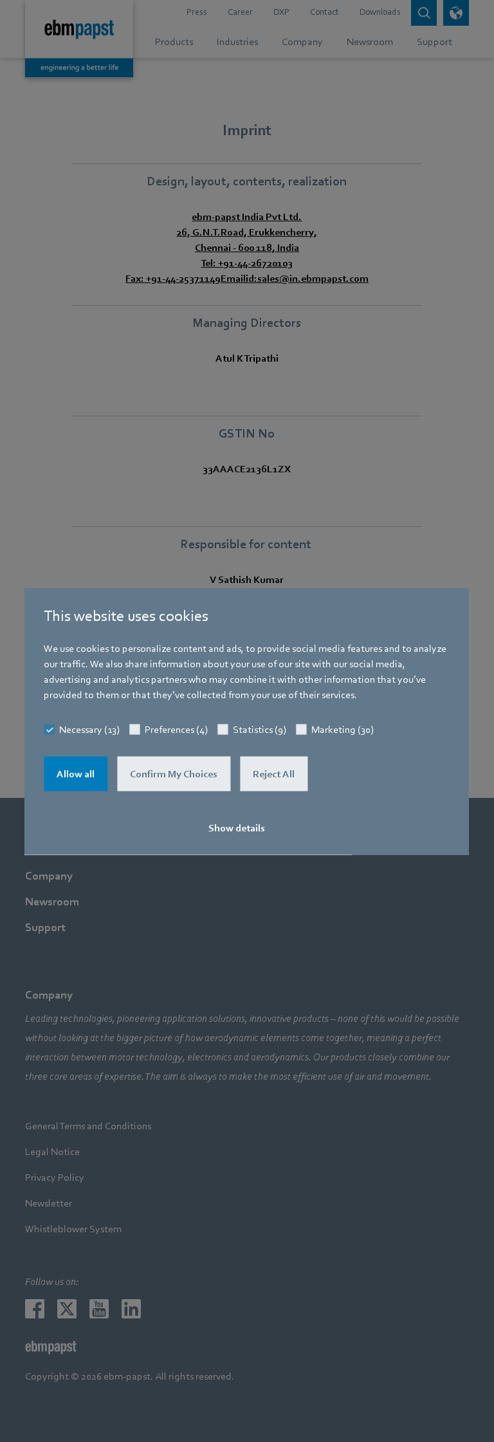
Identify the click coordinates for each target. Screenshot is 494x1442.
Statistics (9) (259, 729)
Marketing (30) (342, 729)
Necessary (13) (89, 729)
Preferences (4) (176, 729)
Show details (236, 827)
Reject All (274, 773)
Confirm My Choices (173, 773)
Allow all (76, 773)
